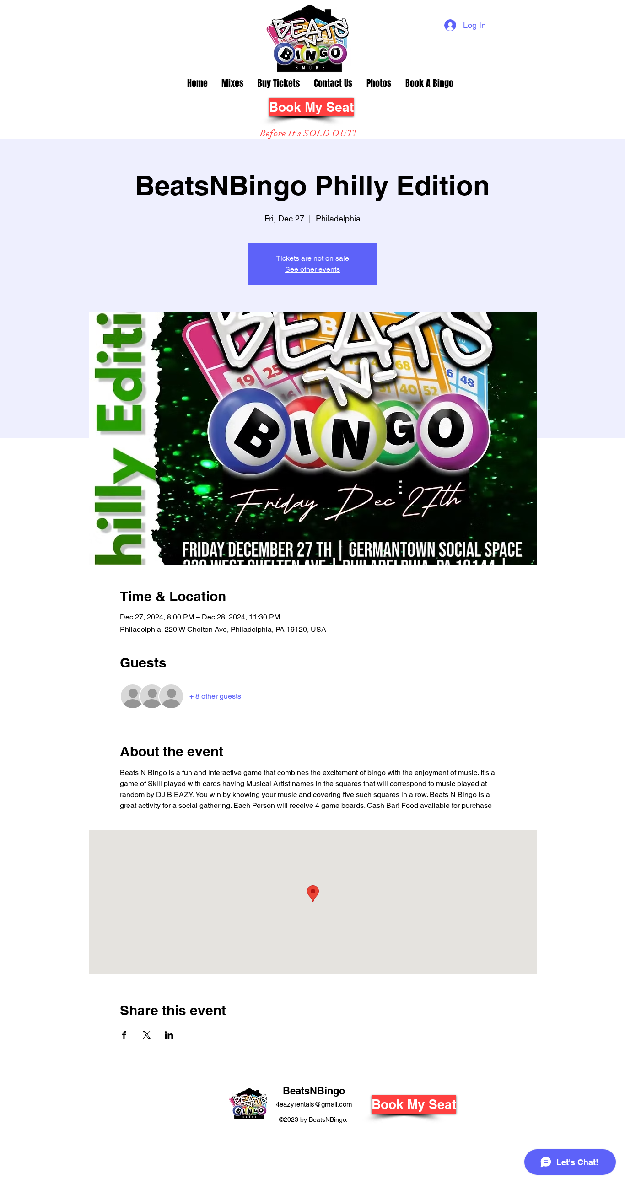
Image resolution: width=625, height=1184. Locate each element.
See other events (312, 269)
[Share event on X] (146, 1035)
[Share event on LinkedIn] (169, 1035)
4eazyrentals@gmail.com (314, 1104)
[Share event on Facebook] (124, 1035)
